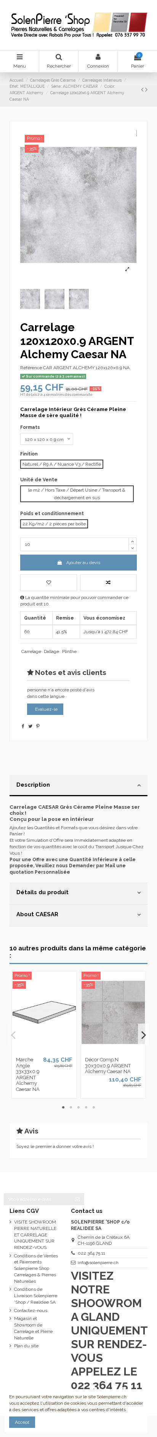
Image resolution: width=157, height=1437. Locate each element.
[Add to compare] (108, 582)
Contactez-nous (30, 1310)
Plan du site (26, 1345)
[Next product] (146, 89)
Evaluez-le (46, 709)
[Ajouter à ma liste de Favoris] (48, 582)
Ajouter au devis (83, 562)
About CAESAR (37, 914)
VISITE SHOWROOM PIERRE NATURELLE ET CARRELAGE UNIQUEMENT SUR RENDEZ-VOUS (35, 1234)
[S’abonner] (77, 1199)
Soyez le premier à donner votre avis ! (55, 1146)
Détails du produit (42, 892)
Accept (22, 1422)
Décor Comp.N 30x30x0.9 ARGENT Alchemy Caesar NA (108, 1065)
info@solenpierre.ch (98, 1262)
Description (33, 784)
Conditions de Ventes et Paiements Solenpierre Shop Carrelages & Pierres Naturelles (36, 1268)
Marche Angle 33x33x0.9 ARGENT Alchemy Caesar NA (28, 1074)
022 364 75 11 (91, 1253)
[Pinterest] (38, 726)
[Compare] (44, 1051)
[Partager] (23, 726)
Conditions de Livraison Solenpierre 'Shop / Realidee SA (35, 1296)
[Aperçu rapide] (53, 1051)
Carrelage (31, 651)
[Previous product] (143, 89)
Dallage (51, 651)
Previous (13, 1035)
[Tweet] (30, 726)
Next (143, 1035)
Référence (31, 367)
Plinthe (69, 651)
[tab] (78, 786)
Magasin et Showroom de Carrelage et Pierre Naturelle (33, 1328)
